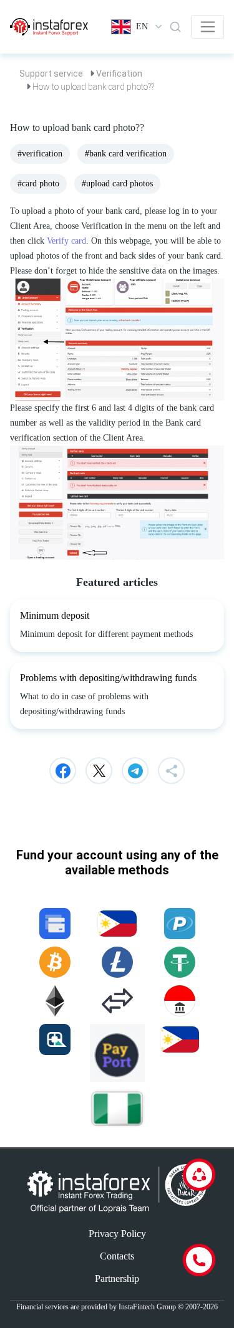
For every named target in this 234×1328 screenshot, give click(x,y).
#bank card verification (126, 153)
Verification (119, 74)
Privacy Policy (117, 1233)
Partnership (117, 1278)
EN (142, 26)
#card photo (38, 183)
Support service (51, 74)
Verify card (66, 241)
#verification (39, 153)
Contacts (117, 1256)
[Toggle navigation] (207, 27)
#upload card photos (117, 183)
